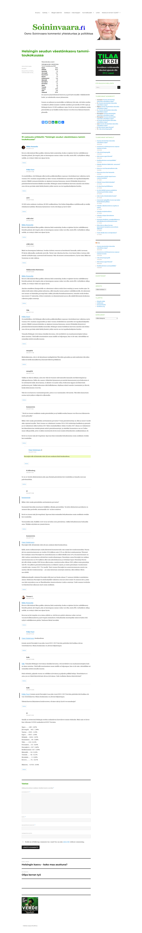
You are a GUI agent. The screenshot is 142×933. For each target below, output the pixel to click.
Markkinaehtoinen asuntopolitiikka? (106, 160)
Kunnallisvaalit (87, 12)
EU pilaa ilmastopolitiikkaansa (105, 186)
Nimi (24, 817)
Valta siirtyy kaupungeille (105, 129)
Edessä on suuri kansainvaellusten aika (107, 168)
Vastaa (24, 162)
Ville (23, 664)
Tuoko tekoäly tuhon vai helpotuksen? (107, 232)
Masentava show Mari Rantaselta (105, 172)
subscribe (66, 842)
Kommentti (26, 792)
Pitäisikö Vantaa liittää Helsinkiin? (106, 182)
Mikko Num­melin (27, 225)
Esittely (44, 12)
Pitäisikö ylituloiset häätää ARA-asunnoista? (108, 164)
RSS (98, 243)
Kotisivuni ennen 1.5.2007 (110, 12)
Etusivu (37, 12)
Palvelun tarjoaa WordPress (30, 926)
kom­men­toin (26, 497)
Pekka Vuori (30, 169)
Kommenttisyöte (101, 304)
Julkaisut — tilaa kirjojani (72, 12)
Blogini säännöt (57, 12)
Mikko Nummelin (32, 146)
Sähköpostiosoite (28, 825)
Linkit (98, 12)
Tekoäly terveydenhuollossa (104, 211)
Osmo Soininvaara (26, 66)
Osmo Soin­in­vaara (28, 542)
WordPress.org (101, 306)
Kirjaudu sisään (101, 301)
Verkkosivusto (27, 833)
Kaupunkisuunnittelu (27, 70)
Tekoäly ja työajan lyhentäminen (105, 215)
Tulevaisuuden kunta (27, 72)
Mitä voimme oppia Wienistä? (106, 127)
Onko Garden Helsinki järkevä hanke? (107, 196)
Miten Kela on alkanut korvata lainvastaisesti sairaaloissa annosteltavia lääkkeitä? (107, 227)
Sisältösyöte (100, 303)
